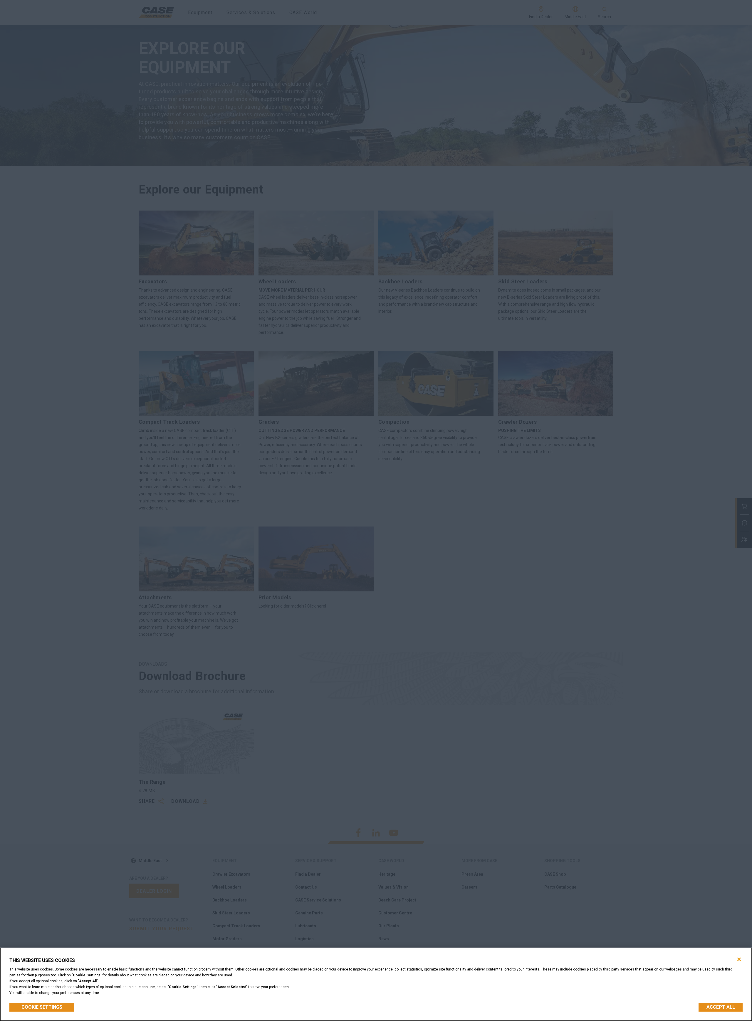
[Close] (739, 959)
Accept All (720, 1007)
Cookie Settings (41, 1007)
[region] (376, 984)
